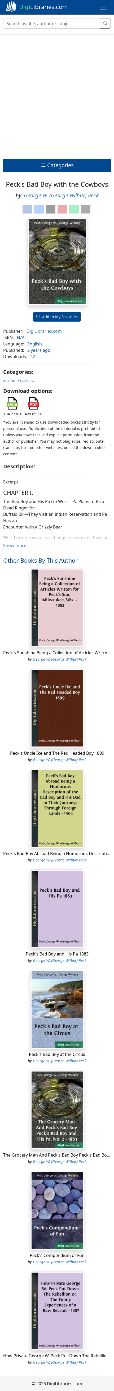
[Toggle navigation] (103, 7)
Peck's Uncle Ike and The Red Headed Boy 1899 (57, 753)
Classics (27, 380)
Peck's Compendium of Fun (57, 1255)
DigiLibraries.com (44, 331)
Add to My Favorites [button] (60, 316)
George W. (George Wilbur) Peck (61, 195)
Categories (60, 165)
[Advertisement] (57, 95)
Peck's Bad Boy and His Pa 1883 (57, 954)
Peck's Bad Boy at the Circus (57, 1054)
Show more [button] (14, 545)
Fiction (9, 380)
